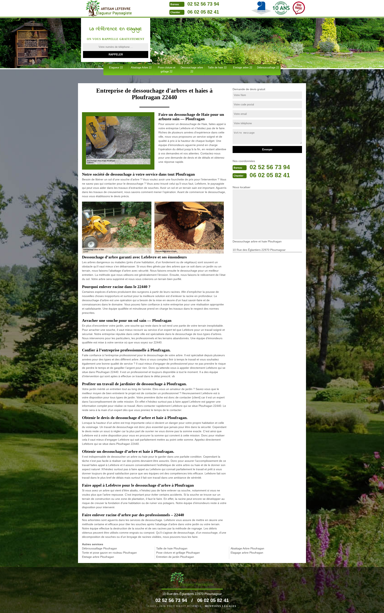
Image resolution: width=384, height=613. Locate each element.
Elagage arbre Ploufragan (247, 552)
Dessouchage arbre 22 (192, 69)
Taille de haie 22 (217, 67)
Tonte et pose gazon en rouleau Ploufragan (109, 552)
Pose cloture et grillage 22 (166, 69)
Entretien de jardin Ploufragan (175, 556)
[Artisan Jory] (108, 9)
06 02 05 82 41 (203, 12)
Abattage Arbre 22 (141, 67)
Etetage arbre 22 (242, 67)
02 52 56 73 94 (203, 4)
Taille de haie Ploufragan (171, 548)
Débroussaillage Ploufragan (99, 548)
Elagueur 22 (116, 67)
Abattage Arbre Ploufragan (247, 548)
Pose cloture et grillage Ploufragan (178, 552)
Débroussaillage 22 (268, 67)
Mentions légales (220, 606)
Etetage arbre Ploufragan (98, 556)
